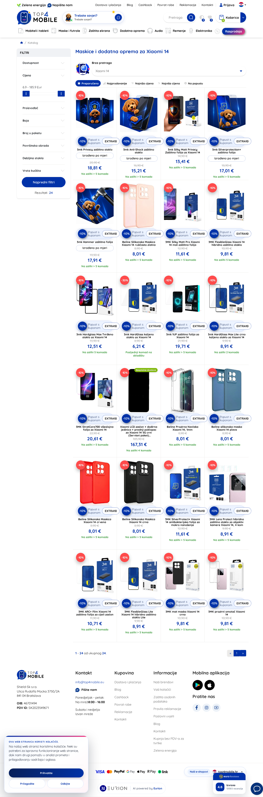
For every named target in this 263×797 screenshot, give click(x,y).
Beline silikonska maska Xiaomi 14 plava (226, 428)
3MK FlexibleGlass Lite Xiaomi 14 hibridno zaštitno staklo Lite (138, 614)
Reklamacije (188, 5)
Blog (130, 5)
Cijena (27, 75)
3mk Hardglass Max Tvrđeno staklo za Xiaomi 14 (94, 336)
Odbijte (65, 783)
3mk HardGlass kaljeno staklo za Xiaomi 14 (139, 336)
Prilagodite (27, 783)
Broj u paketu (32, 133)
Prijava (229, 5)
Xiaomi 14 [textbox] (102, 71)
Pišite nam (89, 690)
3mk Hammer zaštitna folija (95, 242)
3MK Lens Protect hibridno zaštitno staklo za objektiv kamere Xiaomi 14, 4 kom (227, 522)
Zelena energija (34, 5)
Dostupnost (31, 63)
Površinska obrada (36, 145)
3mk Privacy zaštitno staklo (94, 149)
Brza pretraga (102, 63)
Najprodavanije (117, 83)
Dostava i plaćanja (108, 5)
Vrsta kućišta (32, 171)
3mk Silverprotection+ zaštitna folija (226, 151)
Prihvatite (46, 773)
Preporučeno (90, 83)
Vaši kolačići (162, 689)
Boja (26, 120)
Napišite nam (62, 5)
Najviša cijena (171, 83)
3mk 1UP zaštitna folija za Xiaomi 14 (182, 336)
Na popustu (195, 83)
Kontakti (207, 5)
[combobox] (169, 71)
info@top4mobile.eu (89, 682)
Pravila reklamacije (167, 709)
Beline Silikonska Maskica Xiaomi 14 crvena (94, 521)
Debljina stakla (33, 158)
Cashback (145, 5)
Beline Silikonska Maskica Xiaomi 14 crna (138, 521)
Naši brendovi (163, 682)
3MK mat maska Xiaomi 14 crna (183, 613)
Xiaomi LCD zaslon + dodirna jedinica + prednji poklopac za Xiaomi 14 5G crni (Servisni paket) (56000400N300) (138, 432)
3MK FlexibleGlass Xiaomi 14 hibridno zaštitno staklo (227, 243)
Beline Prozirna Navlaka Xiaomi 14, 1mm (182, 428)
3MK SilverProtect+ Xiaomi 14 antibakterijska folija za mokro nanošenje (182, 522)
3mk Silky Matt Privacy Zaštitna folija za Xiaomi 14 (182, 151)
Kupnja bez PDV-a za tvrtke (168, 741)
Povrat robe (165, 5)
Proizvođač (30, 108)
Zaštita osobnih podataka (164, 699)
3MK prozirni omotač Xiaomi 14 (226, 613)
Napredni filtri (44, 182)
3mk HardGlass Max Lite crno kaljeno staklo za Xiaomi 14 (227, 336)
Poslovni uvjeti (163, 716)
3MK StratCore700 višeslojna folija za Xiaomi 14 (94, 428)
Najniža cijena (144, 83)
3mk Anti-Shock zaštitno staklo (138, 151)
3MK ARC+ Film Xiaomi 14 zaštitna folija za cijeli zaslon (94, 613)
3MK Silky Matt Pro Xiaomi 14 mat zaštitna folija (182, 243)
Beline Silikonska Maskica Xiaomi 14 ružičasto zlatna (139, 243)
